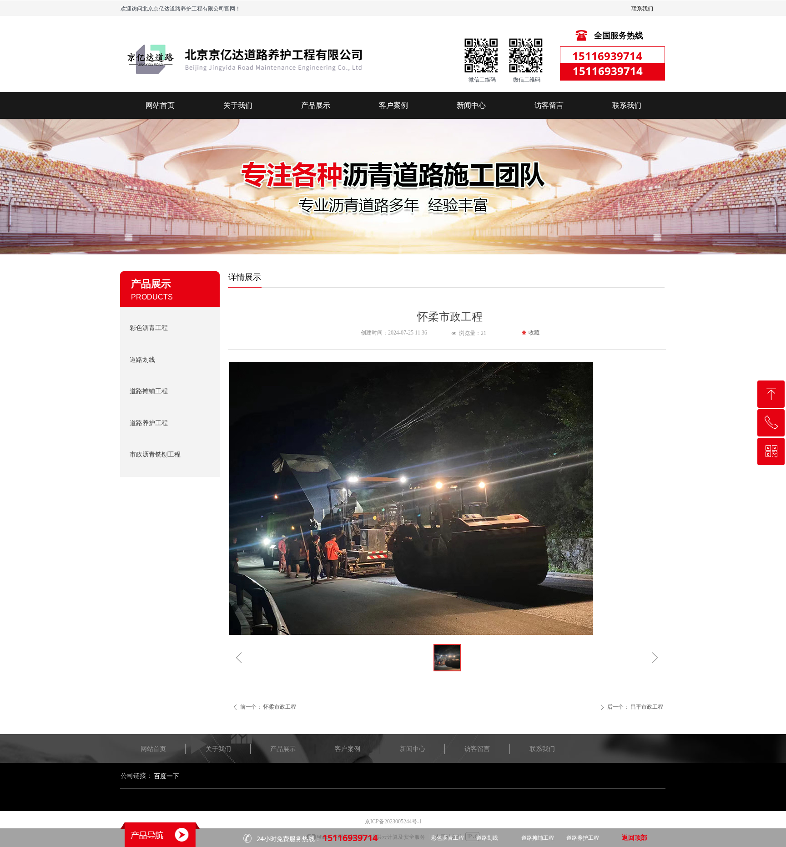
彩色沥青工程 (149, 328)
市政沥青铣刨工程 (155, 454)
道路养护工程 (149, 423)
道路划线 (142, 359)
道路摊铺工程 (149, 391)
